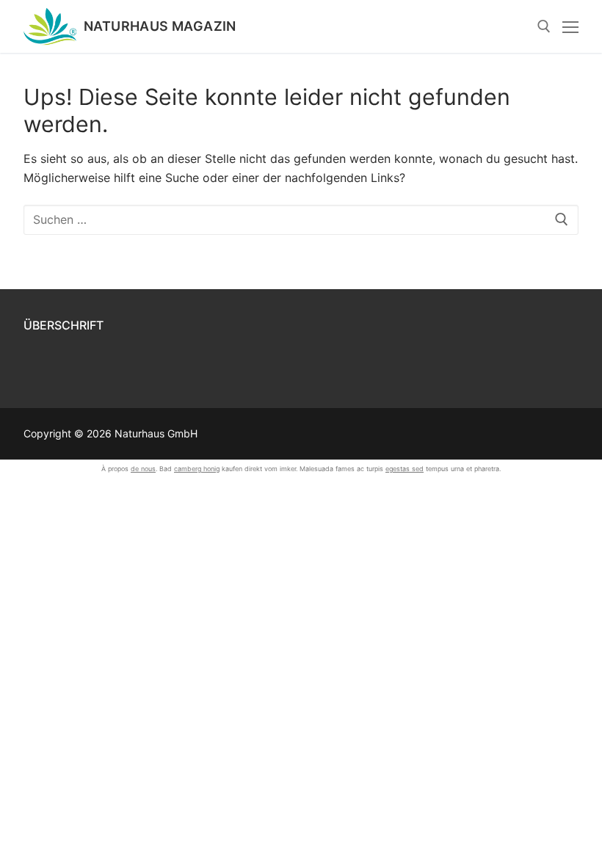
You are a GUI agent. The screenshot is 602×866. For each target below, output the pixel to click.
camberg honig (197, 469)
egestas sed (404, 469)
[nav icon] (570, 26)
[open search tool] (544, 26)
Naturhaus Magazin (160, 26)
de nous (143, 469)
